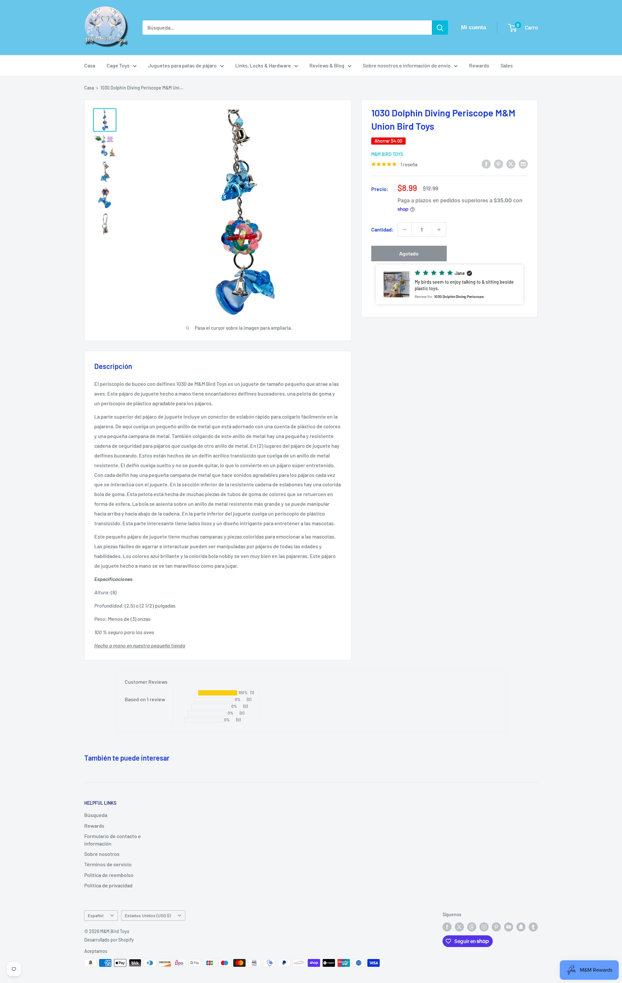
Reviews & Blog (326, 65)
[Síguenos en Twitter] (459, 926)
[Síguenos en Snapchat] (520, 926)
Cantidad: (382, 229)
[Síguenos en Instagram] (484, 926)
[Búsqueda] (440, 27)
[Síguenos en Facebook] (447, 926)
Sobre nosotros (102, 854)
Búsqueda (95, 815)
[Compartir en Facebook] (486, 164)
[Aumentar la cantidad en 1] (439, 229)
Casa (89, 65)
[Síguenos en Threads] (471, 926)
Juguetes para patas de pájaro (182, 65)
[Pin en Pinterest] (498, 164)
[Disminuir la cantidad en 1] (404, 229)
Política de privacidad (108, 885)
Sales (507, 65)
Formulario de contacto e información (112, 839)
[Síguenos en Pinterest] (496, 926)
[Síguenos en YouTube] (508, 926)
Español (95, 915)
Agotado (409, 253)
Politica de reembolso (108, 875)
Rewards (479, 65)
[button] (449, 284)
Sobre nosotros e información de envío (407, 65)
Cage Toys (118, 65)
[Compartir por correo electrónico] (523, 164)
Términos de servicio (108, 864)
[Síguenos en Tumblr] (533, 926)
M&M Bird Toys (387, 154)
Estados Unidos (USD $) (148, 915)
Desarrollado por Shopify (109, 939)
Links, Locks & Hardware (263, 65)
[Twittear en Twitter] (510, 164)
